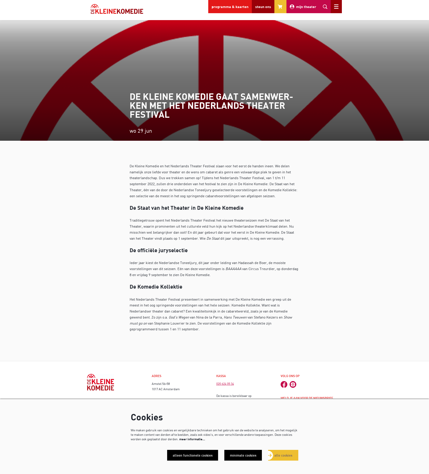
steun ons (263, 6)
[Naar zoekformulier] (325, 6)
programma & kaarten (230, 6)
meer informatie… (192, 439)
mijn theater (306, 6)
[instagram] (293, 384)
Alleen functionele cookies (192, 455)
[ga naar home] (117, 9)
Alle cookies (283, 455)
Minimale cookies (243, 455)
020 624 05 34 (225, 384)
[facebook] (284, 384)
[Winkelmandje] (280, 6)
